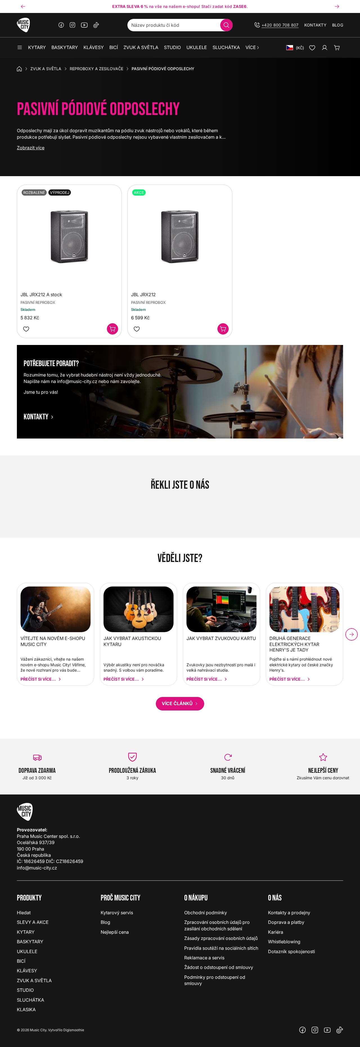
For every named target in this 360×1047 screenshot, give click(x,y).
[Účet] (324, 47)
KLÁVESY (27, 970)
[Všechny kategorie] (19, 47)
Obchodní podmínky (205, 912)
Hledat (24, 912)
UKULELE (27, 951)
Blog (337, 25)
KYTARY (26, 932)
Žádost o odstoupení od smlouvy (218, 967)
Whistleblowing (284, 941)
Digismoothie (73, 1030)
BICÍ (21, 961)
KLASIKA (26, 1009)
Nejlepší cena (115, 932)
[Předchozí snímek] (23, 6)
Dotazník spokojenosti (291, 951)
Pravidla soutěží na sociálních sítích (221, 948)
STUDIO (25, 990)
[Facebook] (61, 25)
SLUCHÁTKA (30, 1000)
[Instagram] (72, 25)
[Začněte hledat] (226, 25)
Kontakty (315, 25)
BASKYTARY (30, 941)
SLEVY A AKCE (33, 922)
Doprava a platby (286, 922)
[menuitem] (253, 47)
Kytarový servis (117, 912)
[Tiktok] (96, 25)
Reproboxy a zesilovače (96, 68)
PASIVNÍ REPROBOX (38, 302)
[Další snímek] (337, 6)
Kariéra (275, 932)
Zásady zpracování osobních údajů (221, 938)
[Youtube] (84, 25)
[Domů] (19, 68)
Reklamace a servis (204, 957)
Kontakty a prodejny (289, 912)
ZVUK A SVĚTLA (45, 68)
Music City (38, 1030)
